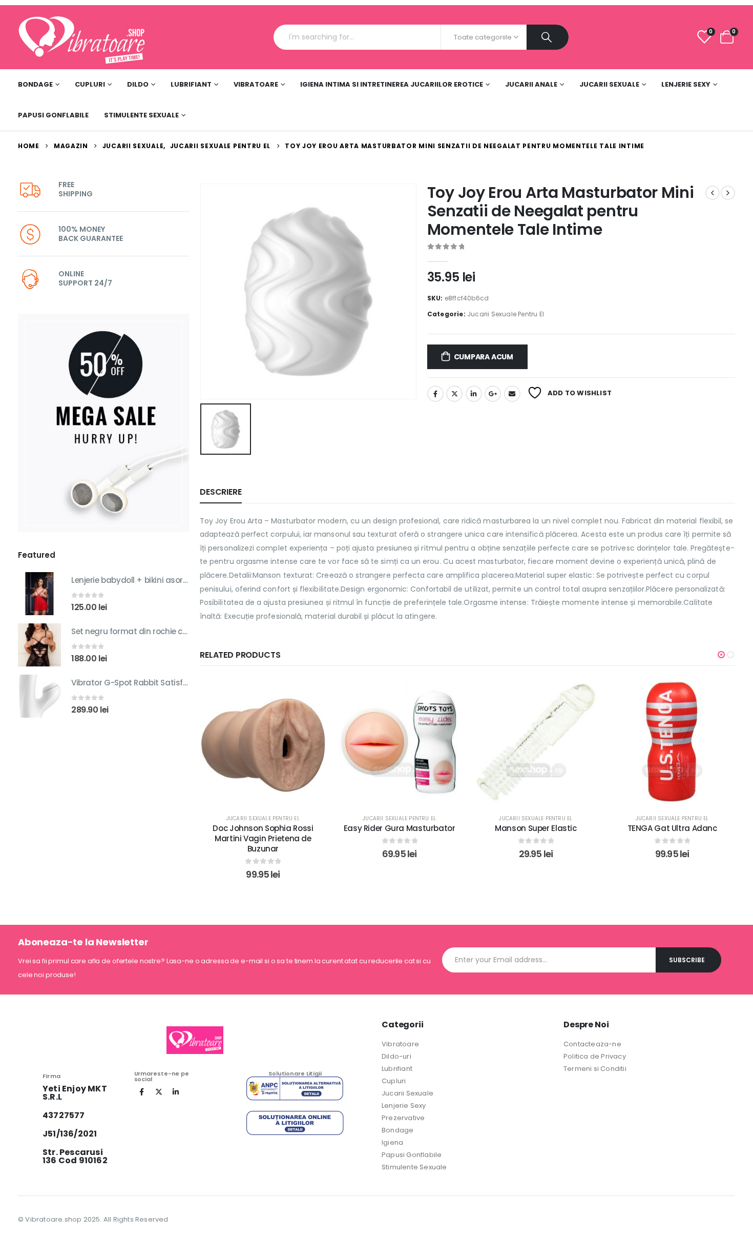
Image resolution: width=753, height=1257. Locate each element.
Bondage (35, 84)
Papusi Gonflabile (53, 115)
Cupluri (90, 84)
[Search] (548, 37)
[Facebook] (142, 1092)
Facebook (435, 394)
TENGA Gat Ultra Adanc (539, 828)
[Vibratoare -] (82, 37)
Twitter (454, 394)
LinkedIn (474, 394)
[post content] (266, 741)
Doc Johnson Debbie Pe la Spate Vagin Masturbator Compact (676, 833)
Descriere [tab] (221, 492)
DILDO (138, 84)
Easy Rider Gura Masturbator (266, 828)
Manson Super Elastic (403, 828)
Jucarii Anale (531, 84)
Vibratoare (256, 84)
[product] (39, 593)
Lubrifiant (191, 84)
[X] (158, 1092)
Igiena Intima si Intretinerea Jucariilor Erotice (391, 84)
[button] (721, 654)
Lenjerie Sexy (685, 84)
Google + (493, 394)
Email (512, 394)
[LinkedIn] (175, 1092)
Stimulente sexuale (141, 115)
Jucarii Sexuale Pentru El (505, 314)
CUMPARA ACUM (483, 357)
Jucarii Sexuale (609, 84)
